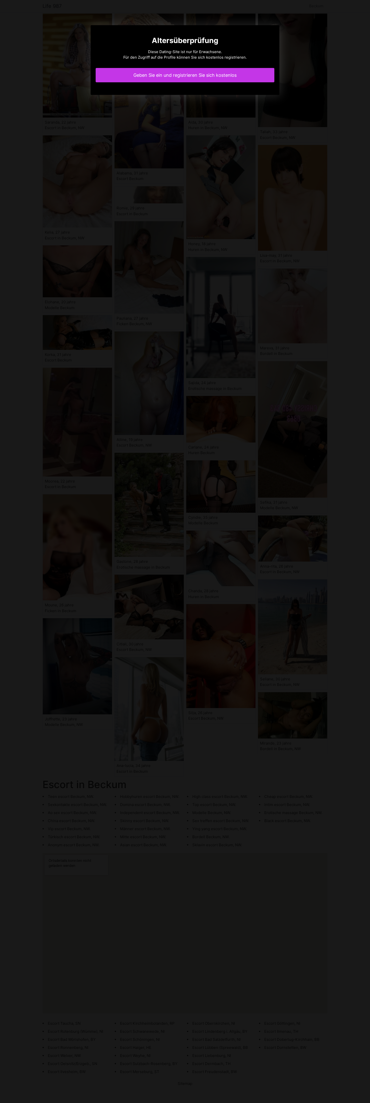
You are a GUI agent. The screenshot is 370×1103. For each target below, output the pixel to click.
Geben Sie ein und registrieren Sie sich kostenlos (185, 75)
